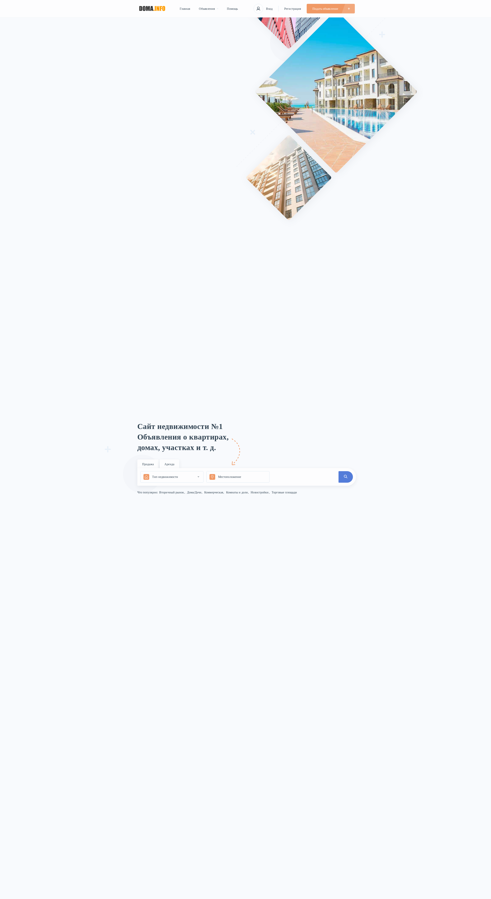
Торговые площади (284, 492)
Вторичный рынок (172, 492)
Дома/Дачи (194, 492)
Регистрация (292, 8)
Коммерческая (214, 492)
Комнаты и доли (237, 492)
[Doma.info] (152, 8)
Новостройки (260, 492)
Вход (269, 8)
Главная (185, 8)
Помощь (232, 8)
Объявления (207, 8)
